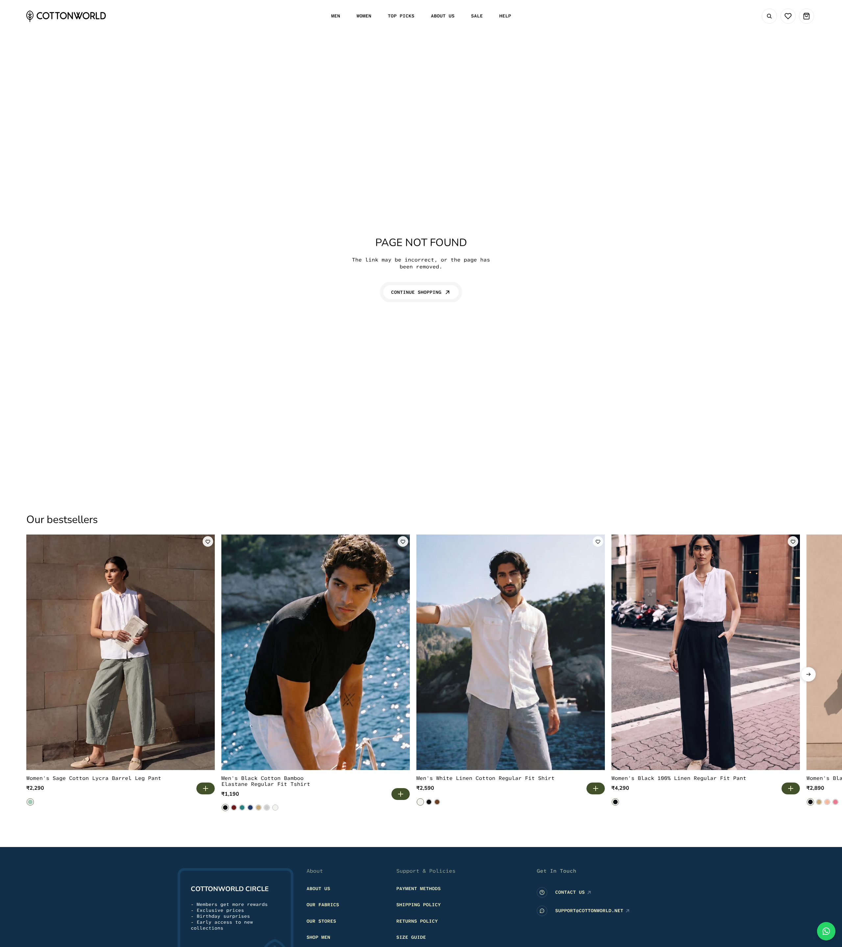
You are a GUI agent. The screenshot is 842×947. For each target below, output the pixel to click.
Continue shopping (416, 292)
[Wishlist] (788, 16)
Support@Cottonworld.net (589, 910)
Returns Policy (417, 921)
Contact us (570, 892)
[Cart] (806, 16)
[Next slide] (808, 674)
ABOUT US (318, 888)
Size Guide (411, 937)
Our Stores (321, 921)
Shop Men (318, 937)
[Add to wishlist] (208, 541)
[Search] (769, 16)
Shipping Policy (418, 905)
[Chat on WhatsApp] (826, 931)
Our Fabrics (323, 905)
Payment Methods (418, 888)
